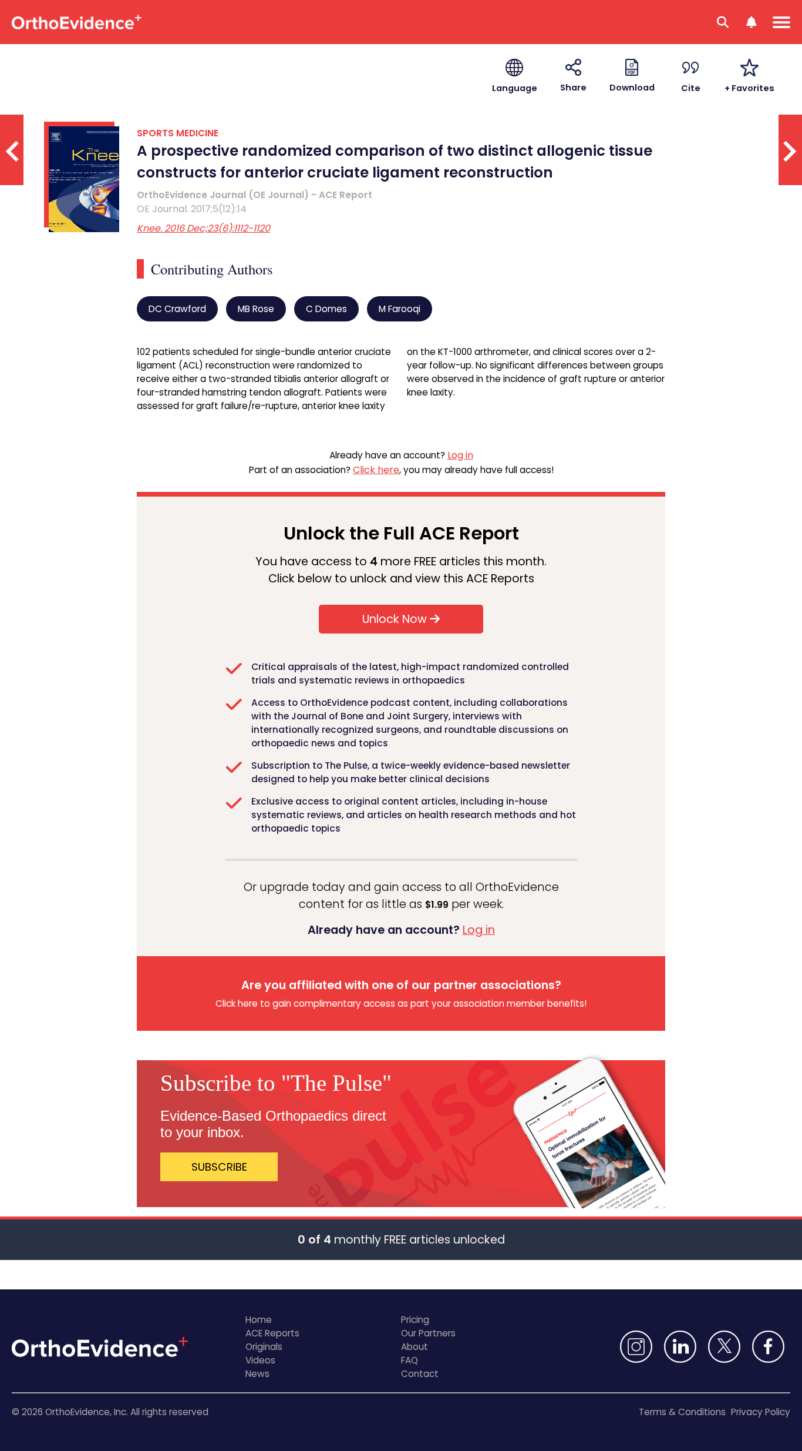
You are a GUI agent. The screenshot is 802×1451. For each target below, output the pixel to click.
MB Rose (256, 309)
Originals (263, 1347)
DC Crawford (177, 309)
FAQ (409, 1360)
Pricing (415, 1319)
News (257, 1374)
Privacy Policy (760, 1412)
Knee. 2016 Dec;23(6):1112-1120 (203, 228)
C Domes (326, 309)
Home (258, 1319)
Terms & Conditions (682, 1412)
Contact (420, 1374)
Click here (376, 470)
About (414, 1347)
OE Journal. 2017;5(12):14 (192, 209)
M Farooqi (399, 309)
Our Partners (428, 1333)
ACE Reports (272, 1333)
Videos (260, 1360)
